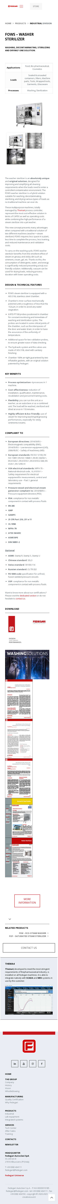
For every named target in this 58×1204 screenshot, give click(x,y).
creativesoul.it (29, 1197)
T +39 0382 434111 (13, 1167)
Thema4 (21, 210)
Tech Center (10, 1128)
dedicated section (28, 595)
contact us (20, 598)
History (8, 1085)
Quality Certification (14, 1099)
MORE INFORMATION (27, 900)
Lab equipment (12, 1116)
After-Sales (10, 1131)
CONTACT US (29, 948)
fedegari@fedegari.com (17, 1191)
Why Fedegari (11, 1102)
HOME (8, 23)
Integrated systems (14, 1119)
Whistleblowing (12, 1091)
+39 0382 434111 (39, 1191)
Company (9, 1082)
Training (9, 1133)
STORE (36, 6)
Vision (8, 1088)
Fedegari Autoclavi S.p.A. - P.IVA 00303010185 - (29, 1188)
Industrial (9, 1113)
